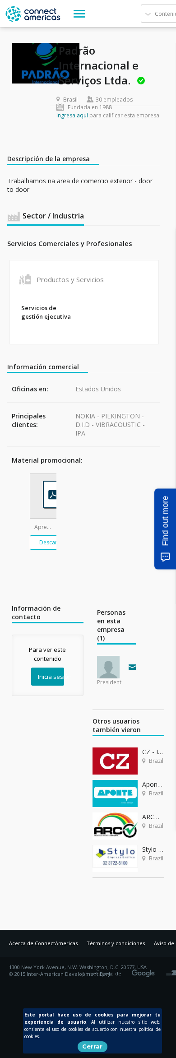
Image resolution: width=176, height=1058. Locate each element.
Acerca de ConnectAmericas (43, 943)
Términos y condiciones (116, 943)
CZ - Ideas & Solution (153, 751)
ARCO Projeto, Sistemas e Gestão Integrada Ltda (153, 816)
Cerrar (92, 1046)
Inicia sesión (51, 677)
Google (145, 970)
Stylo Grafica (153, 849)
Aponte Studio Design (153, 784)
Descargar (52, 542)
